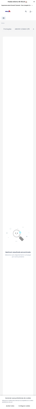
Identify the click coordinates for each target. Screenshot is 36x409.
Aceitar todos (10, 406)
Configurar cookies (24, 406)
